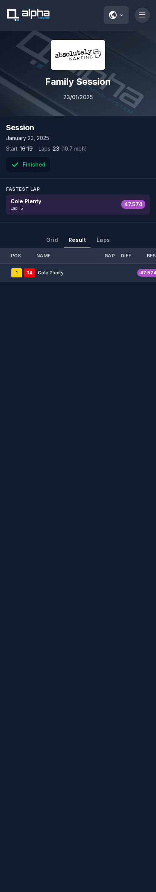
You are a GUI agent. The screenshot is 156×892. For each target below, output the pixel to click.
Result (77, 240)
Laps (103, 240)
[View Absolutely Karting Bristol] (78, 55)
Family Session (78, 81)
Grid (52, 240)
